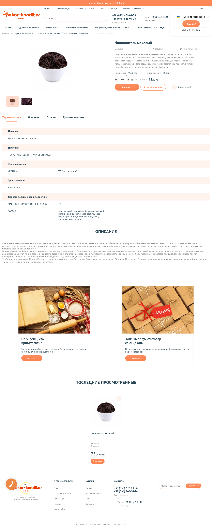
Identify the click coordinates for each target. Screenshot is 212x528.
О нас (101, 8)
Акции (7, 27)
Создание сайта (120, 524)
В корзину (127, 87)
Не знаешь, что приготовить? (32, 341)
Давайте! (191, 24)
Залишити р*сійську (191, 30)
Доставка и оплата (84, 8)
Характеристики (11, 117)
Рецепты (48, 8)
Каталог (89, 488)
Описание (33, 117)
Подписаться (193, 486)
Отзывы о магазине (62, 493)
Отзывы (126, 8)
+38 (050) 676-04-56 (124, 15)
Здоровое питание (27, 27)
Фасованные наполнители (76, 33)
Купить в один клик (153, 87)
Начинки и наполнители (49, 33)
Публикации (64, 8)
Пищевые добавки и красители (111, 27)
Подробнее (32, 358)
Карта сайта (59, 509)
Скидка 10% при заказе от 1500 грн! (106, 2)
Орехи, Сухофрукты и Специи (150, 27)
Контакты (139, 8)
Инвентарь (51, 27)
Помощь (113, 8)
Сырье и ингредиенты (76, 27)
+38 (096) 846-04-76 (124, 18)
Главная (5, 33)
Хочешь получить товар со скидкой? (143, 341)
